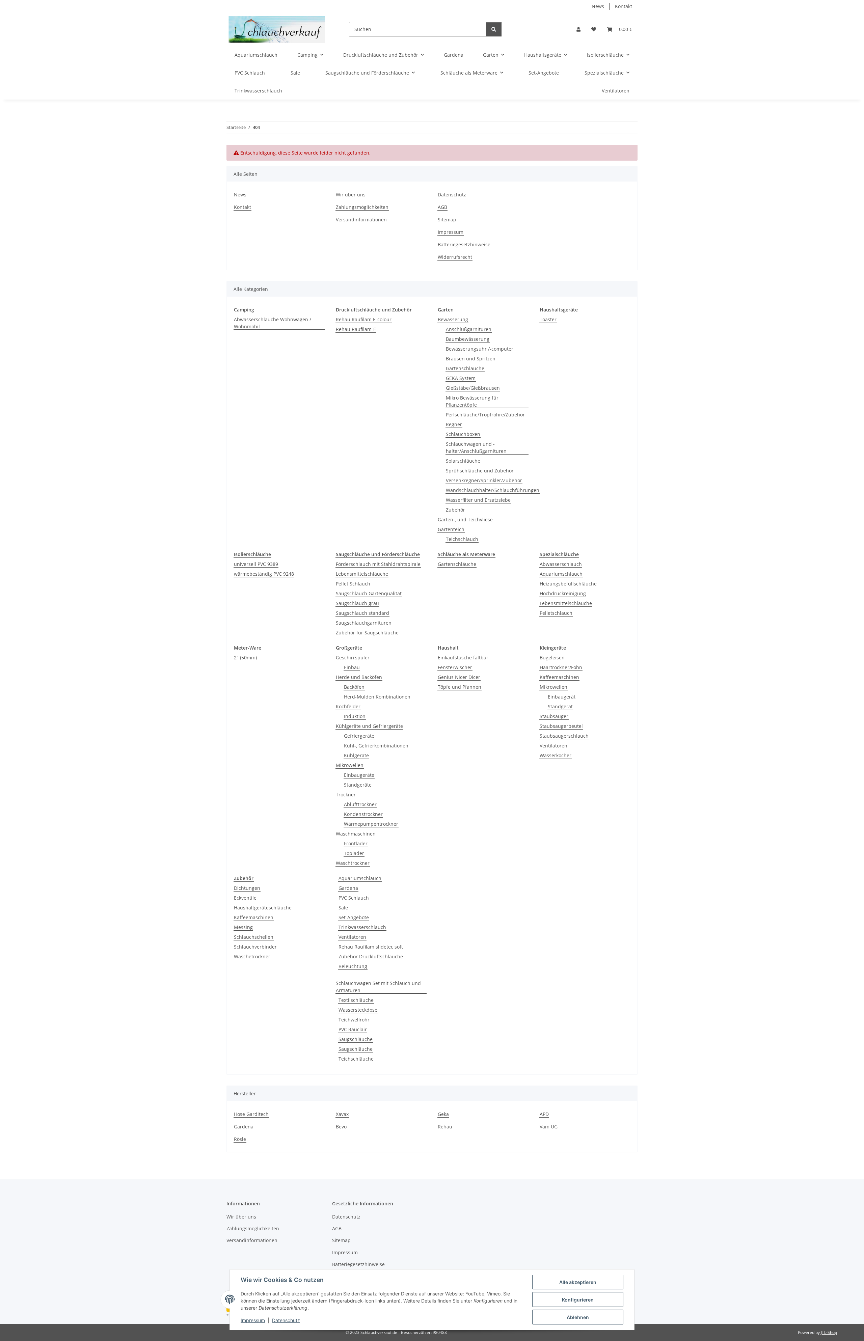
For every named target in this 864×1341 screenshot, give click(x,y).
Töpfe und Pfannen (459, 687)
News (598, 6)
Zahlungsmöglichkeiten (362, 207)
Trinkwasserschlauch (362, 927)
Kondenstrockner (363, 814)
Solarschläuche (463, 461)
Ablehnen (578, 1317)
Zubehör (455, 510)
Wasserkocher (555, 755)
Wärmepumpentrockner (371, 824)
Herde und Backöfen (359, 677)
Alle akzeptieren (577, 1282)
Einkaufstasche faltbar (463, 657)
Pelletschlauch (556, 613)
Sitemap (447, 219)
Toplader (354, 853)
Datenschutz (286, 1320)
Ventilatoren (553, 745)
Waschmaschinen (356, 833)
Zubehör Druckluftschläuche (371, 956)
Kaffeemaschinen (559, 677)
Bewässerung (453, 319)
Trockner (346, 794)
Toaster (548, 319)
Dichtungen (247, 888)
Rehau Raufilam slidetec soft (371, 946)
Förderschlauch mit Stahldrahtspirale (378, 564)
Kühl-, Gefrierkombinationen (376, 745)
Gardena (348, 888)
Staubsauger (554, 716)
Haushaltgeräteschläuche (263, 907)
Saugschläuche (356, 1039)
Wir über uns (351, 194)
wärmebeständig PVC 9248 (264, 574)
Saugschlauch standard (362, 613)
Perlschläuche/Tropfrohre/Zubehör (485, 414)
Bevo (341, 1126)
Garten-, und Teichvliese (465, 519)
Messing (243, 927)
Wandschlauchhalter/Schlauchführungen (492, 490)
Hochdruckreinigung (563, 593)
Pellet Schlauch (353, 583)
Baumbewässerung (467, 339)
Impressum (253, 1320)
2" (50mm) (245, 657)
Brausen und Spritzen (470, 358)
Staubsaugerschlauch (564, 736)
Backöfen (354, 687)
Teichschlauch (462, 539)
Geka (443, 1114)
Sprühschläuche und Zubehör (480, 470)
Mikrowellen (349, 765)
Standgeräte (358, 785)
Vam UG (549, 1126)
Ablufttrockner (360, 804)
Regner (454, 424)
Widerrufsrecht (455, 257)
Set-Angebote (354, 917)
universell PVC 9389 (256, 564)
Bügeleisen (552, 657)
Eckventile (245, 898)
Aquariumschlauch (561, 574)
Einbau (352, 667)
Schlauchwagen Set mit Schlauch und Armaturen (378, 986)
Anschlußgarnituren (468, 329)
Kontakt (623, 6)
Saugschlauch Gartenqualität (369, 593)
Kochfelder (348, 706)
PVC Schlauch (354, 898)
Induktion (355, 716)
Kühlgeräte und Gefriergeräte (369, 726)
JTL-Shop (829, 1332)
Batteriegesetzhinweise (464, 244)
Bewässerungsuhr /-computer (479, 349)
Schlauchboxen (463, 434)
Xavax (342, 1114)
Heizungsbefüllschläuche (568, 583)
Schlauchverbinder (255, 946)
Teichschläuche (356, 1059)
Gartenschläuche (465, 368)
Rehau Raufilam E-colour (364, 319)
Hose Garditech (251, 1114)
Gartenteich (451, 529)
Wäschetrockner (252, 956)
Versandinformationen (361, 219)
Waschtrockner (353, 863)
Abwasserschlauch (561, 564)
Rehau (445, 1126)
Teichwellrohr (354, 1019)
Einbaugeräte (359, 775)
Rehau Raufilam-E (356, 329)
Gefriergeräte (359, 736)
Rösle (240, 1139)
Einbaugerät (561, 696)
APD (544, 1114)
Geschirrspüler (353, 657)
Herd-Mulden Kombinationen (377, 696)
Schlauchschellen (253, 937)
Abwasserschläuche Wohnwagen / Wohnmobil (272, 323)
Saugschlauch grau (357, 603)
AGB (442, 207)
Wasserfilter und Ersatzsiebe (478, 500)
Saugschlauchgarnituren (364, 623)
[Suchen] (494, 29)
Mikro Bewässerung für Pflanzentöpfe (472, 401)
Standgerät (560, 706)
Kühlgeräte (356, 755)
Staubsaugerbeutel (561, 726)
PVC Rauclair (353, 1029)
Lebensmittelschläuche (362, 574)
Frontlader (356, 843)
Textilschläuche (356, 1000)
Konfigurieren (578, 1300)
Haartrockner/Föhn (561, 667)
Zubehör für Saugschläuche (367, 632)
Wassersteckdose (358, 1010)
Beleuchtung (353, 966)
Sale (343, 907)
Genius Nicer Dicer (459, 677)
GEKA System (461, 378)
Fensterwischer (455, 667)
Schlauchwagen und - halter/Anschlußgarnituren (476, 447)
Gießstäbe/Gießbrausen (473, 388)
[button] (578, 29)
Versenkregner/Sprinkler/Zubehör (484, 480)
